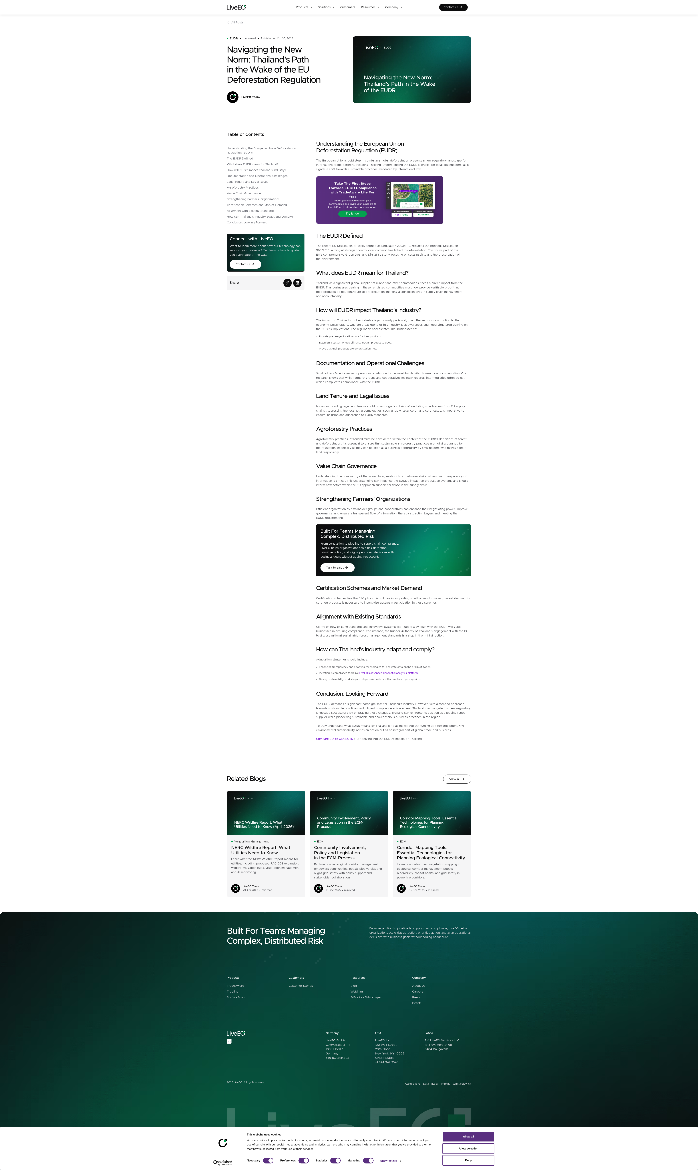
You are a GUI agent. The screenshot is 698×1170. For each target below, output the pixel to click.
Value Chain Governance (244, 193)
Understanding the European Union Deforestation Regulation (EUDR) (261, 150)
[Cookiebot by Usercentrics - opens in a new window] (223, 1163)
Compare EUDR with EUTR (334, 738)
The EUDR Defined (240, 158)
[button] (304, 7)
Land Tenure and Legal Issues (247, 181)
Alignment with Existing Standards (250, 210)
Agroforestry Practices (243, 187)
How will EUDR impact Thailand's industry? (256, 170)
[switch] (303, 1160)
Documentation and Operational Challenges (257, 176)
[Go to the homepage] (236, 1033)
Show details (388, 1160)
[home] (243, 7)
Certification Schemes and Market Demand (257, 205)
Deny (468, 1160)
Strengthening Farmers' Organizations (253, 199)
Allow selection (468, 1148)
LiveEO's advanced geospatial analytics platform (388, 673)
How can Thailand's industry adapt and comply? (260, 216)
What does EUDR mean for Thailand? (252, 164)
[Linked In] (229, 1041)
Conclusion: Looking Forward (247, 222)
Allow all (468, 1136)
